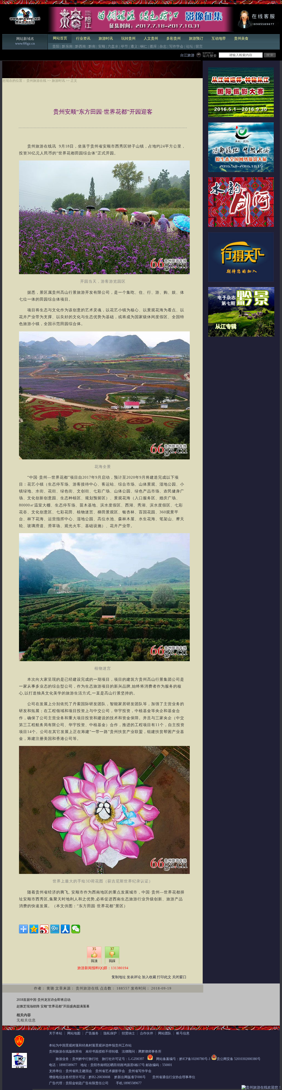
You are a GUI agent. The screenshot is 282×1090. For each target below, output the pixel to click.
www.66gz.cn (25, 43)
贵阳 (55, 46)
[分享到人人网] (65, 929)
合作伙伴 (146, 1033)
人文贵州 (151, 38)
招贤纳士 (128, 1033)
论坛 (189, 46)
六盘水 (113, 46)
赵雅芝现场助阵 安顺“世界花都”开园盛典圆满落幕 (53, 1006)
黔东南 (67, 46)
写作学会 (176, 46)
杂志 (163, 46)
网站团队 (164, 1033)
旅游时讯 (106, 38)
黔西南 (80, 46)
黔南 (92, 46)
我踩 (112, 961)
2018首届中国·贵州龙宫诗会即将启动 (43, 1000)
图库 (153, 46)
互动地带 (219, 38)
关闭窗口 (179, 977)
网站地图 (73, 1033)
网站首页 (60, 38)
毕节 (124, 46)
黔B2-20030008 (99, 1077)
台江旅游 (187, 55)
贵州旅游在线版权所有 (65, 1051)
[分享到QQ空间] (33, 929)
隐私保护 (110, 1033)
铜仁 (143, 46)
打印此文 (164, 977)
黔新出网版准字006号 (130, 1077)
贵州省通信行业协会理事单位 (173, 1077)
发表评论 (134, 977)
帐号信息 (182, 1033)
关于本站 (55, 1033)
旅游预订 (196, 38)
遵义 (134, 46)
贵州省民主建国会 (79, 1071)
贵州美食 (241, 38)
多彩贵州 (173, 38)
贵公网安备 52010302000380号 (239, 1059)
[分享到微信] (75, 929)
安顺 (101, 46)
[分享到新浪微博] (44, 929)
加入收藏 (149, 977)
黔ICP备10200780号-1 (194, 1059)
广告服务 (92, 1033)
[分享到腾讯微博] (54, 929)
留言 (199, 46)
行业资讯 (83, 38)
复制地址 (119, 977)
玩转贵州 (128, 38)
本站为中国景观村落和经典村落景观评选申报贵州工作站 (90, 1045)
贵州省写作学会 (139, 1071)
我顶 (94, 961)
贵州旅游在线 (36, 81)
